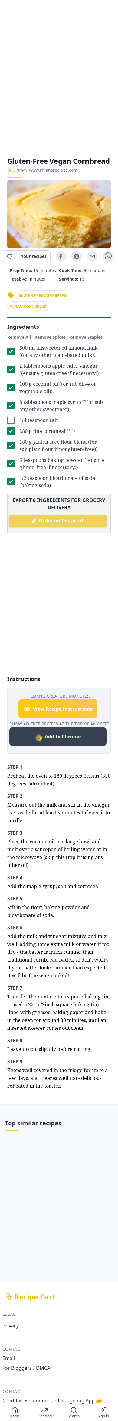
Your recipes (34, 256)
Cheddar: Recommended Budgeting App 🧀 (52, 1400)
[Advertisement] (59, 78)
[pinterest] (76, 256)
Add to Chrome (63, 736)
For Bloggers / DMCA (26, 1368)
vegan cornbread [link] (28, 306)
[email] (92, 256)
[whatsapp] (108, 256)
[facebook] (60, 256)
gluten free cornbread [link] (42, 295)
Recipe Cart (35, 1297)
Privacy (10, 1325)
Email (8, 1358)
